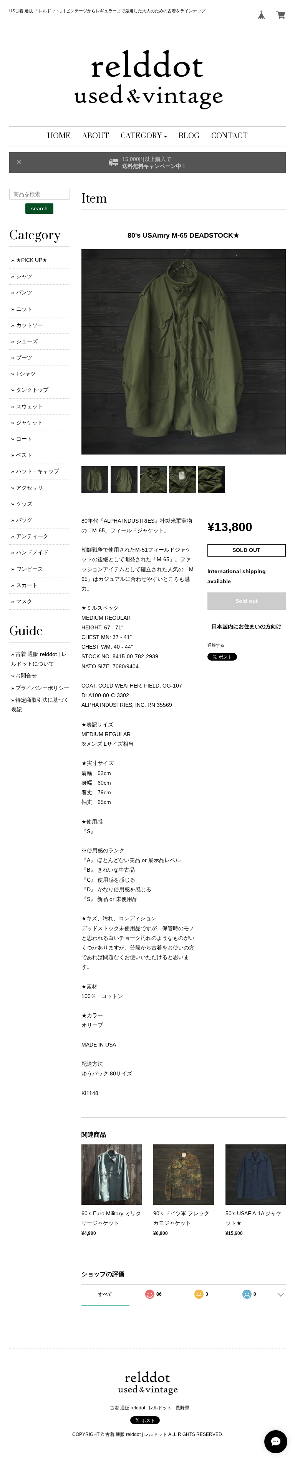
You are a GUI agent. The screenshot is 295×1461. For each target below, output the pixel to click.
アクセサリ (29, 488)
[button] (144, 136)
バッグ (24, 520)
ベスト (24, 455)
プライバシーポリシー (42, 688)
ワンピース (29, 569)
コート (24, 439)
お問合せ (26, 676)
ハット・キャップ (37, 471)
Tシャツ (26, 374)
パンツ (24, 292)
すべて (105, 1294)
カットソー (29, 325)
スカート (27, 585)
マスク (24, 601)
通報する (215, 645)
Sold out (246, 601)
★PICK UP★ (31, 260)
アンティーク (32, 536)
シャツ (24, 276)
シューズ (27, 341)
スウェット (29, 406)
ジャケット (29, 422)
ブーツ (24, 357)
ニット (24, 309)
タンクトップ (32, 390)
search (39, 208)
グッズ (24, 504)
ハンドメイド (32, 552)
